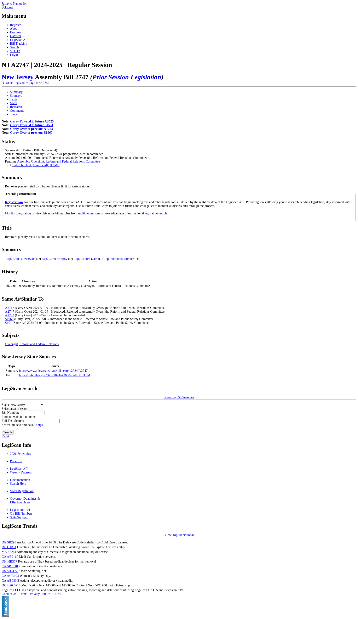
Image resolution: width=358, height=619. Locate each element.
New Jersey (18, 77)
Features (15, 32)
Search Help (18, 483)
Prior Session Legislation (126, 77)
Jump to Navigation (14, 3)
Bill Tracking (18, 43)
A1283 (9, 315)
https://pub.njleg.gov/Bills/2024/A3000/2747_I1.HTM (54, 375)
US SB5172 (10, 571)
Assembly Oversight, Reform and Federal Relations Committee (58, 161)
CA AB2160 (10, 556)
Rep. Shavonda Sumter (118, 259)
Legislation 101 (20, 509)
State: (6, 404)
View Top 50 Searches (179, 397)
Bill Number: (11, 412)
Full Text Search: (13, 420)
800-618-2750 (51, 594)
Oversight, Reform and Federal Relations (32, 344)
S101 (8, 322)
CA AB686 (9, 580)
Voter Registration (22, 491)
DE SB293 (9, 542)
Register (15, 25)
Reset (5, 436)
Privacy (35, 594)
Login (14, 54)
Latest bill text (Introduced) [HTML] (36, 165)
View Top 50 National (179, 535)
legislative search (156, 213)
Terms (23, 594)
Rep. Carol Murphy (54, 259)
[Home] (7, 7)
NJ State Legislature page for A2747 (25, 82)
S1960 (9, 319)
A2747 (9, 308)
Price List (16, 461)
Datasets (15, 36)
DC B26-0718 (11, 585)
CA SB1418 (10, 566)
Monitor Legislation (18, 213)
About (14, 28)
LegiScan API (19, 40)
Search (14, 47)
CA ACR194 (10, 575)
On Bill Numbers (21, 513)
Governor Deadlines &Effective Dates (25, 500)
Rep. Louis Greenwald (20, 259)
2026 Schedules (20, 453)
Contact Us (9, 594)
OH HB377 (9, 561)
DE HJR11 (9, 547)
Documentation (20, 480)
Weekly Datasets (21, 472)
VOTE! (15, 51)
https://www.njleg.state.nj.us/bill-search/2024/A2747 (53, 370)
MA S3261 (9, 552)
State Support (19, 517)
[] (39, 425)
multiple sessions (89, 213)
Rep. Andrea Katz (85, 259)
